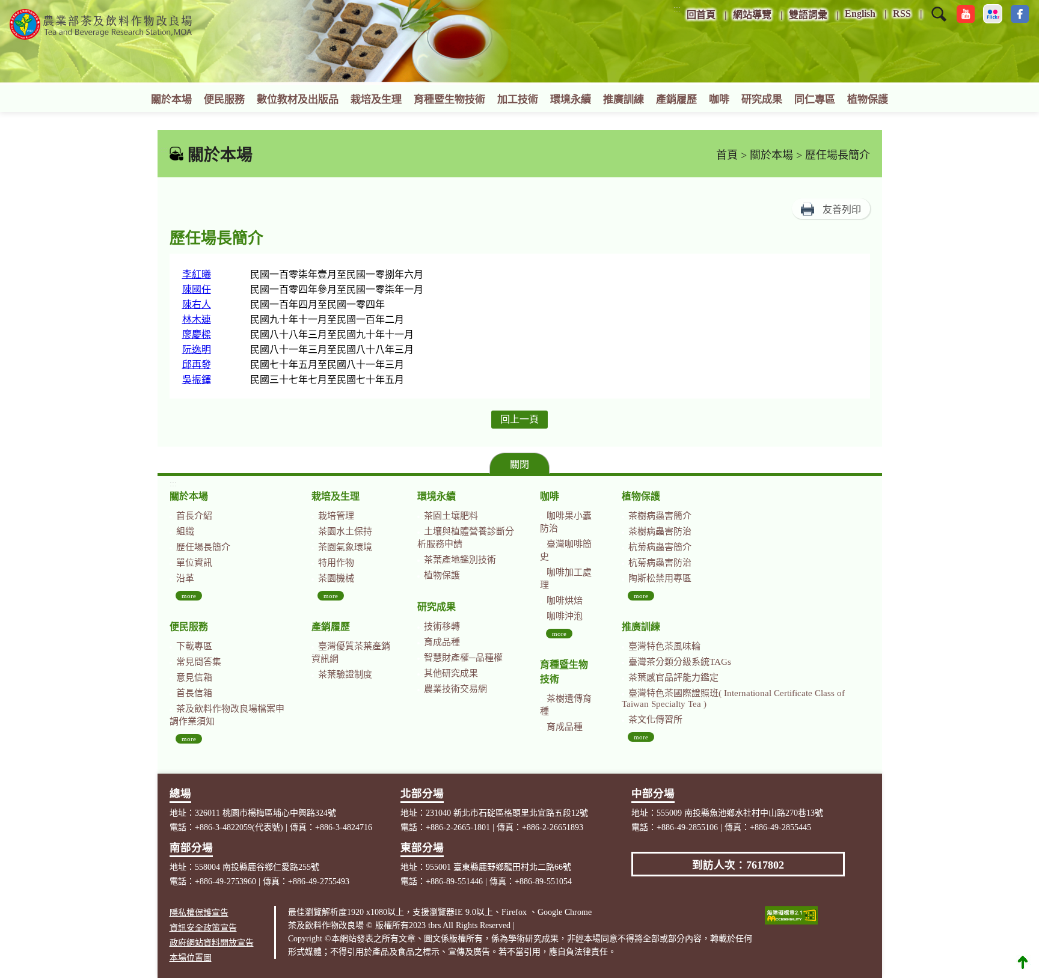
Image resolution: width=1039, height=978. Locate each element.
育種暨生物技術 (449, 99)
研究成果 (761, 99)
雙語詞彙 (808, 15)
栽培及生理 (376, 99)
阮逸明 (196, 349)
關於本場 (171, 99)
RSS (902, 13)
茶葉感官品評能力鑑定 (673, 677)
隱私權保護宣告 (199, 912)
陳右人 (196, 304)
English (860, 13)
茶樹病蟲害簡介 (659, 516)
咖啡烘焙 (565, 600)
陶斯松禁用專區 (659, 578)
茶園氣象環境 (345, 547)
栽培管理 (336, 516)
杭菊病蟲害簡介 (659, 547)
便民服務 (224, 99)
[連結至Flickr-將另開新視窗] (992, 13)
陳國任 (196, 289)
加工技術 (517, 99)
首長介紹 (194, 516)
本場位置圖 (191, 957)
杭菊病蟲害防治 (659, 562)
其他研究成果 (451, 673)
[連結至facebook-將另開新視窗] (1020, 14)
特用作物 (336, 562)
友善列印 (842, 209)
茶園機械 (336, 578)
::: (677, 8)
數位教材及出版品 (298, 99)
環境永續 (570, 99)
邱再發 (196, 364)
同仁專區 (814, 99)
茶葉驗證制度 (345, 674)
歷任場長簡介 (203, 547)
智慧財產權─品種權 (463, 657)
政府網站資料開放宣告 (212, 942)
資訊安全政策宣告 (203, 927)
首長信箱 (194, 693)
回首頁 (701, 15)
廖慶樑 (196, 334)
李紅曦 (196, 274)
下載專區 (194, 646)
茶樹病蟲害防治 (659, 531)
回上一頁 (519, 419)
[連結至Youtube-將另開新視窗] (966, 14)
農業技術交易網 (455, 689)
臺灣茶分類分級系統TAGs (679, 662)
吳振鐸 (196, 379)
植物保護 (867, 99)
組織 (185, 531)
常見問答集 (198, 662)
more (189, 595)
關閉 (519, 464)
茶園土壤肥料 (451, 516)
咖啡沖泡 (565, 616)
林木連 (196, 319)
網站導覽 (752, 15)
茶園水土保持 (345, 531)
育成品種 (442, 642)
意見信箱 (194, 677)
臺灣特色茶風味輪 (664, 646)
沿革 (185, 578)
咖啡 (719, 99)
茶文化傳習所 (655, 719)
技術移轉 (442, 626)
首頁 (727, 155)
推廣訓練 (623, 99)
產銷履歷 (676, 99)
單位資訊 (194, 562)
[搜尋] (938, 22)
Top (1023, 962)
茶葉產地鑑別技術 (460, 559)
